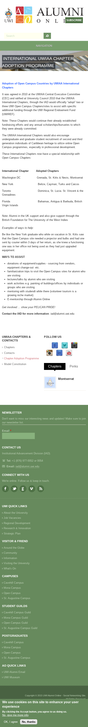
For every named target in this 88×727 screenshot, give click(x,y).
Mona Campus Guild (16, 617)
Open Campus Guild (16, 622)
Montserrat (66, 378)
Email (6, 430)
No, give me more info (15, 715)
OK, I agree (11, 721)
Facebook (5, 488)
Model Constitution (15, 364)
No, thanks (28, 721)
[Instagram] (49, 355)
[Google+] (74, 347)
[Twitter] (64, 347)
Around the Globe (14, 547)
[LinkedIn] (59, 355)
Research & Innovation (17, 528)
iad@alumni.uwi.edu (62, 313)
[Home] (44, 15)
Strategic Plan (12, 533)
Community (10, 552)
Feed (40, 488)
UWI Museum (12, 677)
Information (10, 558)
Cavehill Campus (14, 582)
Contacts (9, 352)
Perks (74, 366)
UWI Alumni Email (14, 672)
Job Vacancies (12, 517)
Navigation (44, 45)
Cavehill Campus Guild (17, 612)
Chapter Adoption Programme (21, 358)
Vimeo (31, 488)
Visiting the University (17, 563)
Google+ (23, 488)
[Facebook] (55, 347)
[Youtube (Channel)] (69, 355)
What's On (10, 568)
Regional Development (17, 523)
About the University (16, 512)
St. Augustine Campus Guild (20, 628)
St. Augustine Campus (17, 598)
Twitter (14, 488)
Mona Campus (12, 587)
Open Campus (12, 593)
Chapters (9, 347)
